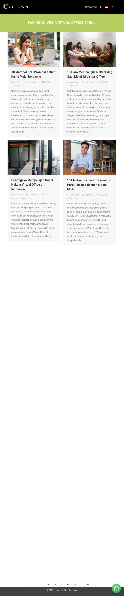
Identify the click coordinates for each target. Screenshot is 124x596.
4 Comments (72, 198)
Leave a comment (19, 198)
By (31, 82)
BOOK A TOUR (91, 7)
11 (55, 584)
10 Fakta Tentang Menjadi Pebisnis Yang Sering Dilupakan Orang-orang (89, 405)
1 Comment (16, 85)
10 (48, 584)
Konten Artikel (73, 82)
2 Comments (72, 523)
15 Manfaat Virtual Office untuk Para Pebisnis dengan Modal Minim (88, 184)
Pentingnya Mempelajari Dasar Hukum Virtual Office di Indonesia (32, 184)
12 (61, 584)
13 (68, 584)
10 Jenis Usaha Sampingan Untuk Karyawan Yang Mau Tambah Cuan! (85, 293)
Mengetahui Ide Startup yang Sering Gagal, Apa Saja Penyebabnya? (31, 497)
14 (74, 584)
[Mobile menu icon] (119, 7)
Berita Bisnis (17, 82)
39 (88, 584)
